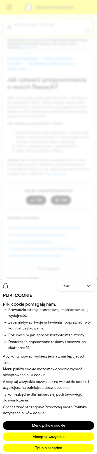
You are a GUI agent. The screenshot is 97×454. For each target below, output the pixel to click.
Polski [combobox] (66, 286)
